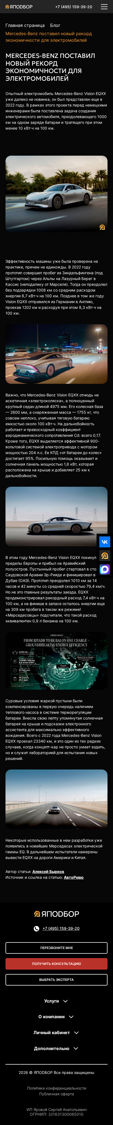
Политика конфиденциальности (56, 1088)
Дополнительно (51, 1048)
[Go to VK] (104, 541)
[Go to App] (104, 555)
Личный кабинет (51, 1032)
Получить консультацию (56, 964)
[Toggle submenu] (65, 1001)
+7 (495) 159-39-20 (73, 6)
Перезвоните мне (56, 948)
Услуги (51, 1001)
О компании (51, 1016)
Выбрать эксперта (56, 980)
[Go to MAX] (104, 569)
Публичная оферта (56, 1094)
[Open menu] (104, 6)
